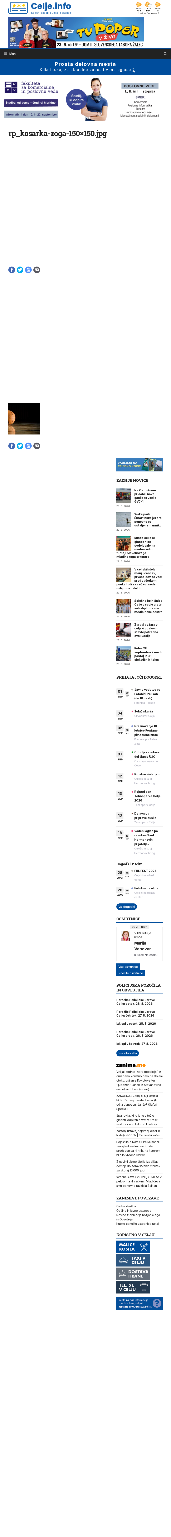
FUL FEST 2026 (145, 871)
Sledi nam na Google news (28, 270)
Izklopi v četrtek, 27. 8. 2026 (137, 1043)
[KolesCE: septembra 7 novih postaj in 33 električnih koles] (123, 653)
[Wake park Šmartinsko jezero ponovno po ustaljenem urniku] (123, 519)
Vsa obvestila (127, 1053)
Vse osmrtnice (128, 966)
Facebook (11, 270)
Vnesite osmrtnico (130, 973)
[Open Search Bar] (165, 54)
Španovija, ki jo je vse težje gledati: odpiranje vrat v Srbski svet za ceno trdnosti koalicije (137, 1120)
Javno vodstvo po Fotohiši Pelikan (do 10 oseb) (147, 694)
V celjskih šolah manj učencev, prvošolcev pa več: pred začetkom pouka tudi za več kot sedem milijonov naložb (139, 579)
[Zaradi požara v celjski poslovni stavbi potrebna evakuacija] (123, 630)
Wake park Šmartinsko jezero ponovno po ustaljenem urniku (148, 519)
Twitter (20, 270)
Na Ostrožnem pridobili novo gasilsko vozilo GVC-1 (145, 495)
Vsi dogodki (126, 906)
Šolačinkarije (143, 711)
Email (36, 270)
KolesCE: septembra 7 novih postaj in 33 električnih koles (148, 653)
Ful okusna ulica (146, 888)
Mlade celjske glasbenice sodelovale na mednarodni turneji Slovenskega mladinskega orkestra (135, 547)
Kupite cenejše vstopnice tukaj (137, 1223)
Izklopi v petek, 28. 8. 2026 (136, 1023)
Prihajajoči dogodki (139, 677)
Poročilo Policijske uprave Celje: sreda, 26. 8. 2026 (135, 1033)
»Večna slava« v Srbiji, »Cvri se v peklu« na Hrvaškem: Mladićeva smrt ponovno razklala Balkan (139, 1181)
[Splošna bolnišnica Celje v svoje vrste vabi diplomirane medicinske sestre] (123, 606)
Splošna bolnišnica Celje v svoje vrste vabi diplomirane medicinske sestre (148, 606)
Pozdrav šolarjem (147, 774)
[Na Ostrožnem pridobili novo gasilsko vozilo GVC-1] (123, 495)
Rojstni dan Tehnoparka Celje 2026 (147, 796)
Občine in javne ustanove (133, 1210)
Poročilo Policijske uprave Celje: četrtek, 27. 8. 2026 (135, 1013)
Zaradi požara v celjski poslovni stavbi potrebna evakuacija (146, 630)
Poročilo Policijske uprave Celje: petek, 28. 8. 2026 (135, 1001)
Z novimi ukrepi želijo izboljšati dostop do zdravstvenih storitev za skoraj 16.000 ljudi (138, 1166)
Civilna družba (126, 1206)
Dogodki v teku (129, 864)
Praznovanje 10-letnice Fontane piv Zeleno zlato (146, 730)
